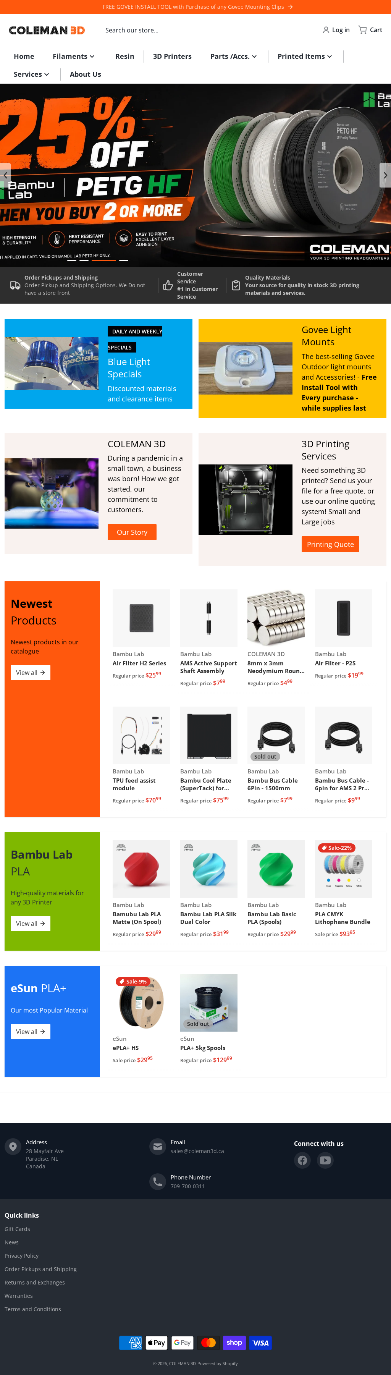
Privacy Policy (22, 1255)
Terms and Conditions (33, 1309)
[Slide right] (385, 175)
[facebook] (302, 1160)
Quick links (22, 1215)
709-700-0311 (188, 1186)
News (12, 1242)
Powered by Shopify (217, 1363)
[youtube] (325, 1160)
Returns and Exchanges (35, 1282)
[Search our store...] (298, 29)
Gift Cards (17, 1229)
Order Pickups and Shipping (41, 1269)
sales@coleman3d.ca (197, 1151)
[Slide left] (5, 175)
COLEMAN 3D (182, 1363)
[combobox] (204, 29)
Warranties (19, 1295)
